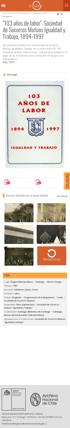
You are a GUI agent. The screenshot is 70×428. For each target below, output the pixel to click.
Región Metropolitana (22, 281)
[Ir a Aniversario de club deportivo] (18, 265)
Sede (60, 297)
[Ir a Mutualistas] (18, 221)
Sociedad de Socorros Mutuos (19, 300)
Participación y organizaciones (31, 13)
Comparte (61, 14)
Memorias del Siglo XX (35, 5)
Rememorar (51, 259)
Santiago (40, 281)
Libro (17, 293)
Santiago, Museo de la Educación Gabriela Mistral (33, 313)
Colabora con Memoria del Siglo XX (66, 181)
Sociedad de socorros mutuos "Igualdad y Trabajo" (31, 306)
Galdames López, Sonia (62, 196)
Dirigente (7, 16)
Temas (13, 13)
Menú (3, 6)
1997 (15, 285)
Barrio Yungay (54, 281)
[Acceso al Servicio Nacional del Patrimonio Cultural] (15, 409)
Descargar (12, 74)
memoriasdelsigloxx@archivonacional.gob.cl (24, 423)
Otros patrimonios (25, 304)
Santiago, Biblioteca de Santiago (34, 311)
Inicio (5, 13)
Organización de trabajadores (39, 297)
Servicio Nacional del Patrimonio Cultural (22, 413)
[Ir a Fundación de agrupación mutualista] (51, 221)
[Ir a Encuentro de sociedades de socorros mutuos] (51, 243)
